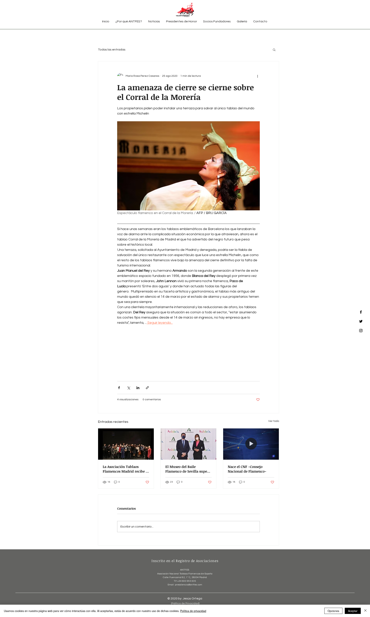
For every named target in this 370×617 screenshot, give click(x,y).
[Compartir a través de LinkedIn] (138, 387)
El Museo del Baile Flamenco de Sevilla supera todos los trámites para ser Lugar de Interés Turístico (187, 469)
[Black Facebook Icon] (361, 312)
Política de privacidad (193, 611)
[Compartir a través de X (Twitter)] (128, 387)
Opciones (333, 611)
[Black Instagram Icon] (361, 330)
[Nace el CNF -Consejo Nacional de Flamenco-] (251, 444)
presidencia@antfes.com (188, 584)
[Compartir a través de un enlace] (147, 387)
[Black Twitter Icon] (361, 321)
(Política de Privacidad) (185, 603)
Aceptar (352, 611)
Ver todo (273, 421)
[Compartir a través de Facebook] (119, 387)
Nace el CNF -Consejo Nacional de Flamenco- (247, 469)
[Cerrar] (365, 611)
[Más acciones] (257, 76)
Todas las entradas (111, 49)
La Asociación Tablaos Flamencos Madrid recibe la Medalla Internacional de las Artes (126, 469)
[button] (274, 49)
